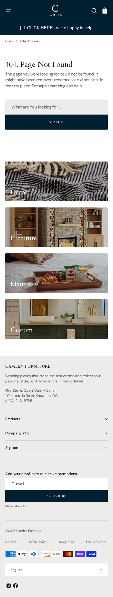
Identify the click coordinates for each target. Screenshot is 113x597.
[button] (8, 10)
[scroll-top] (102, 586)
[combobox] (56, 107)
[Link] (56, 181)
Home (9, 41)
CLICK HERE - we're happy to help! (60, 28)
